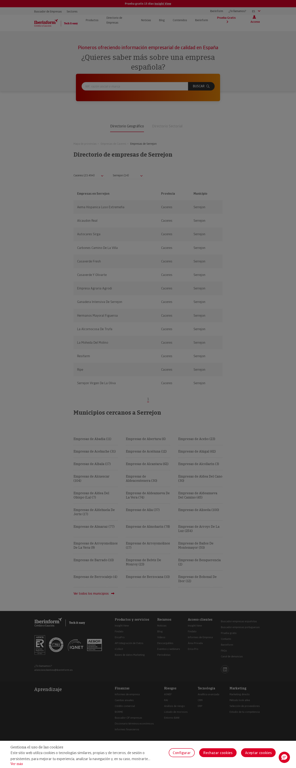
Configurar (182, 752)
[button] (284, 757)
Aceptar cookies (258, 752)
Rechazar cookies (217, 752)
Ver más (16, 764)
